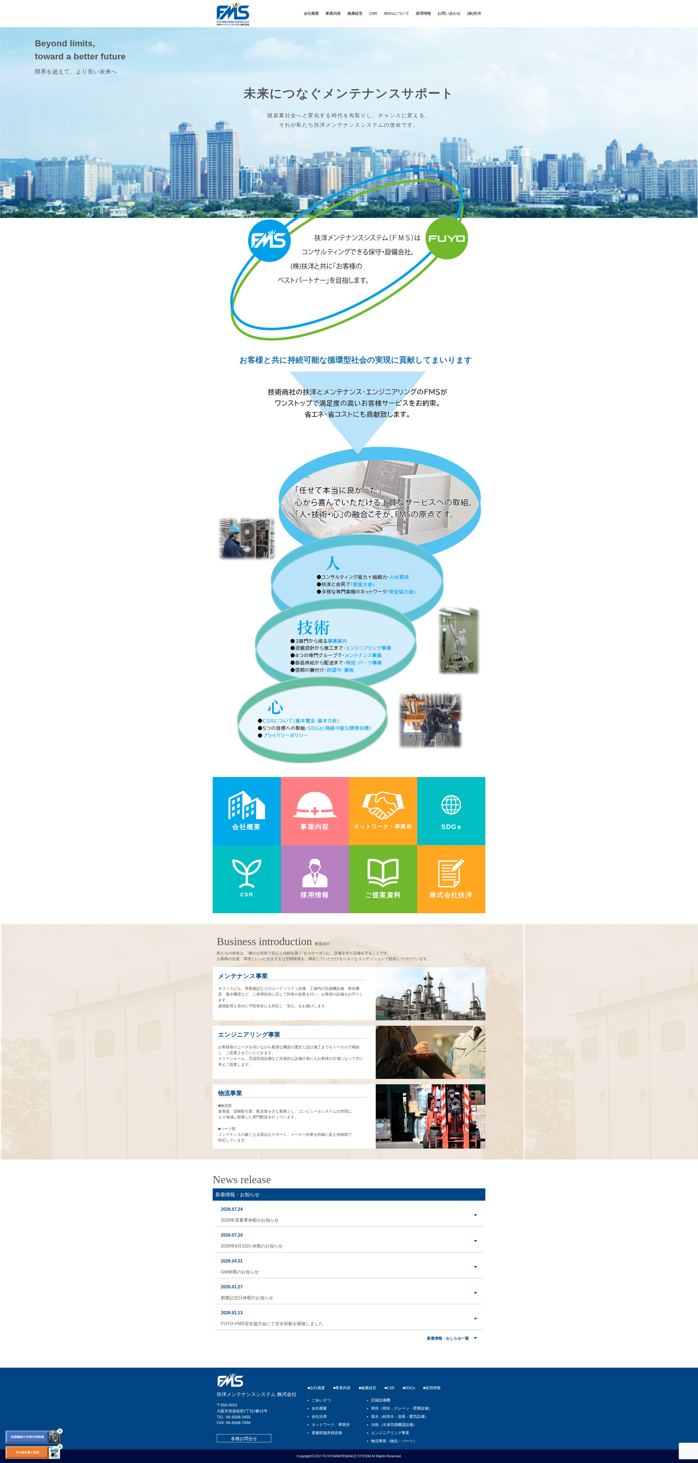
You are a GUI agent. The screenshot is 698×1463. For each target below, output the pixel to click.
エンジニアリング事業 (390, 1433)
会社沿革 (319, 1417)
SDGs (410, 1388)
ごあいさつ (321, 1400)
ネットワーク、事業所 (331, 1425)
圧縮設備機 (380, 1400)
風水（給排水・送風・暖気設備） (399, 1417)
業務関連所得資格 (327, 1433)
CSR (373, 13)
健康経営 (355, 13)
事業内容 (333, 13)
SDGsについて (396, 13)
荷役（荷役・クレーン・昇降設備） (401, 1408)
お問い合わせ (449, 13)
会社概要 (311, 13)
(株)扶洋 (474, 13)
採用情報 (423, 13)
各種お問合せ (244, 1438)
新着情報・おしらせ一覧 (448, 1338)
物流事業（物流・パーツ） (394, 1441)
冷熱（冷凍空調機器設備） (394, 1425)
